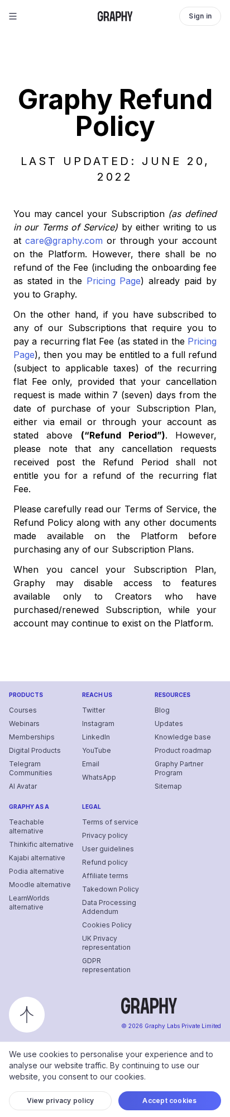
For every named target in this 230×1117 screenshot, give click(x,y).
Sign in (200, 16)
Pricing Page (114, 280)
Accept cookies (169, 1100)
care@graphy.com (64, 240)
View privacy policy (60, 1100)
